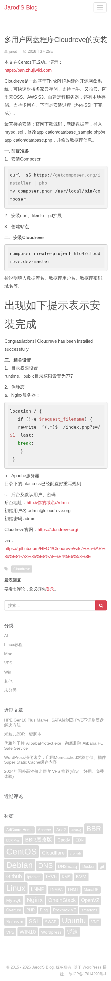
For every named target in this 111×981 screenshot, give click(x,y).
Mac (8, 653)
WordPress (92, 967)
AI (6, 635)
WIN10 (28, 932)
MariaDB (91, 890)
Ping (44, 910)
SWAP (51, 922)
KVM (81, 876)
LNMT (73, 890)
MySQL (13, 900)
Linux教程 (13, 644)
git (102, 866)
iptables (34, 877)
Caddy (63, 839)
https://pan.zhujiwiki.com (28, 70)
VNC (95, 922)
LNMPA (56, 890)
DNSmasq (67, 866)
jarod (13, 51)
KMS (66, 877)
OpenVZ (90, 900)
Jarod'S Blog (21, 7)
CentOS (21, 851)
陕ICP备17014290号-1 (88, 974)
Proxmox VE (64, 910)
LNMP (37, 889)
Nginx (35, 899)
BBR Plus (13, 840)
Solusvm (14, 921)
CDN (79, 840)
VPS (8, 663)
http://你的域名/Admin (48, 502)
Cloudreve (21, 569)
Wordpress (51, 932)
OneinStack (62, 900)
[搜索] (101, 605)
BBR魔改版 (38, 840)
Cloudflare (53, 853)
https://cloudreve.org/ (58, 529)
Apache (44, 830)
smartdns (89, 910)
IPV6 (51, 876)
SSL (34, 921)
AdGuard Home (19, 830)
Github (14, 876)
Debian (19, 865)
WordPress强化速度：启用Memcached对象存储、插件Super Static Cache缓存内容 (55, 760)
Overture (13, 910)
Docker (88, 867)
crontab (75, 853)
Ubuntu (74, 920)
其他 (8, 681)
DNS (45, 865)
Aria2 (61, 829)
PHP (30, 910)
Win (7, 672)
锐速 (72, 932)
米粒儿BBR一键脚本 (22, 734)
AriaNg (76, 830)
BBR (93, 829)
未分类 (10, 690)
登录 (50, 589)
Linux (15, 888)
